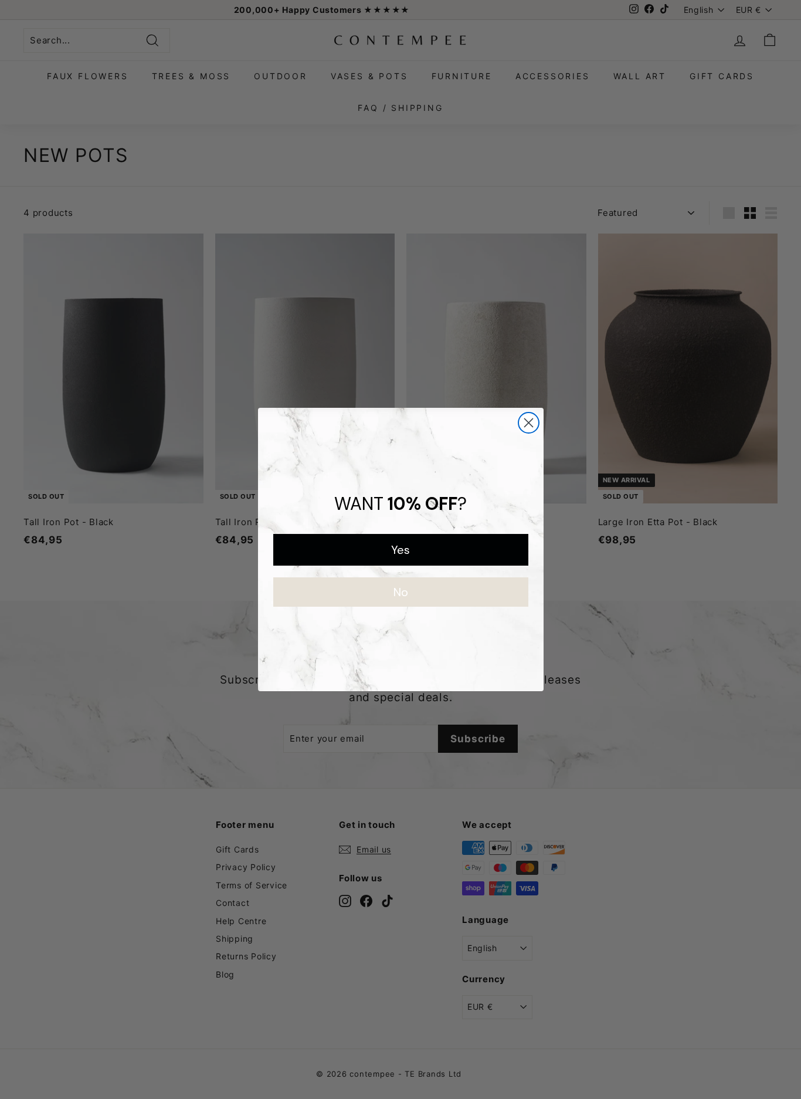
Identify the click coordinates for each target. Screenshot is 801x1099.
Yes (400, 549)
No (400, 592)
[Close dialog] (528, 422)
